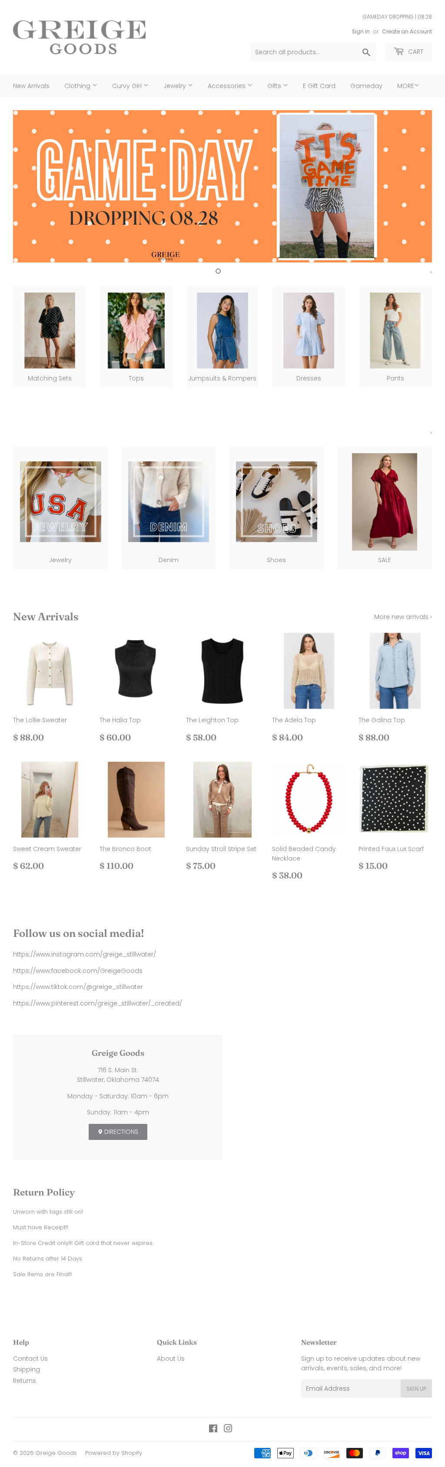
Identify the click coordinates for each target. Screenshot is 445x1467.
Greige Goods (56, 1453)
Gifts (275, 86)
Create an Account (407, 31)
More (405, 86)
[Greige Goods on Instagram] (228, 1429)
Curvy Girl (127, 86)
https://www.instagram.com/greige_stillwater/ (84, 954)
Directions (120, 1131)
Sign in (361, 31)
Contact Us (30, 1358)
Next (418, 186)
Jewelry (175, 86)
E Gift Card (319, 86)
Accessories (227, 86)
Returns (24, 1380)
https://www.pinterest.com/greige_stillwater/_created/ (97, 1003)
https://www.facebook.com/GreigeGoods (78, 970)
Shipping (26, 1369)
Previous (27, 186)
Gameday (366, 86)
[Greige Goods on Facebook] (213, 1429)
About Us (171, 1358)
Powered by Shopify (113, 1453)
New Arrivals (31, 86)
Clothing (78, 86)
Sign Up (416, 1388)
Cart (414, 51)
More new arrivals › (403, 616)
